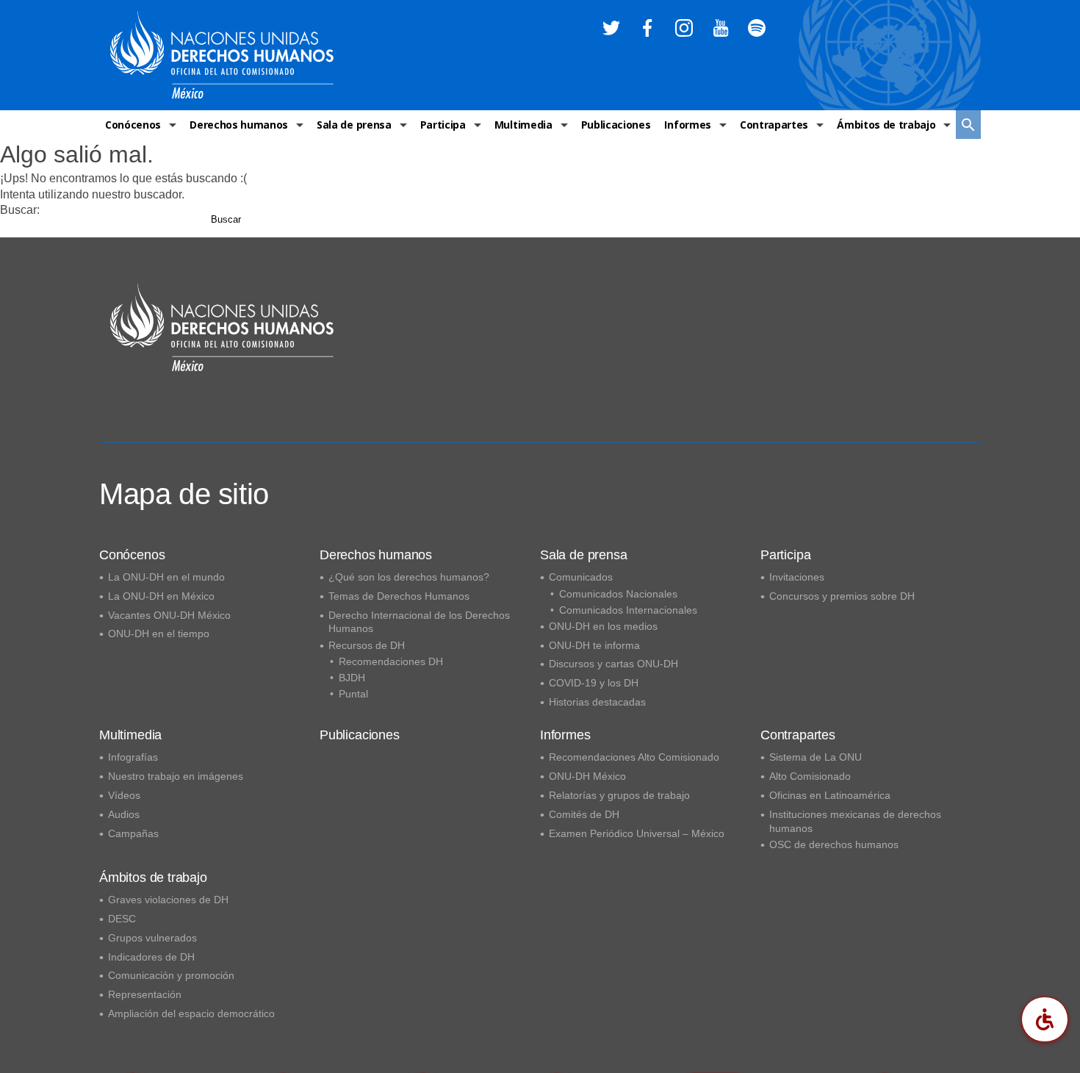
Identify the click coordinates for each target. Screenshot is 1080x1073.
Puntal (353, 694)
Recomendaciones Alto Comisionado (634, 757)
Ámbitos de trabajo (886, 125)
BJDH (352, 677)
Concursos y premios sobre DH (842, 596)
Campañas (133, 833)
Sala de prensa (354, 125)
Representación (144, 994)
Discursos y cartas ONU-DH (613, 664)
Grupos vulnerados (152, 938)
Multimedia (523, 125)
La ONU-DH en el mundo (166, 577)
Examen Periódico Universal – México (636, 833)
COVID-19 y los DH (593, 683)
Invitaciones (796, 577)
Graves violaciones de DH (168, 899)
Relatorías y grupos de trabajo (619, 795)
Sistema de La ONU (815, 757)
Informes (687, 125)
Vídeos (124, 795)
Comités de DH (584, 814)
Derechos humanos (239, 125)
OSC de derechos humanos (834, 844)
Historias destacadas (597, 702)
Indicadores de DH (151, 957)
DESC (122, 919)
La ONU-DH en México (161, 596)
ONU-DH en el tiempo (158, 633)
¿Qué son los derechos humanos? (408, 577)
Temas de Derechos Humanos (398, 596)
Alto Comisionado (810, 776)
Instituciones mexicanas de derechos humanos (855, 821)
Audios (124, 814)
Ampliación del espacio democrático (191, 1013)
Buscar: (20, 210)
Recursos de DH (366, 645)
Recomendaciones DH (391, 661)
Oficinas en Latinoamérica (829, 795)
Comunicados (581, 577)
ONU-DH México (587, 776)
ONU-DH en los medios (603, 626)
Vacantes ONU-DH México (169, 615)
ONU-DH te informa (594, 645)
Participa (443, 125)
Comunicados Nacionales (618, 594)
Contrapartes (774, 125)
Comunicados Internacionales (628, 610)
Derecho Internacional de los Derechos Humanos (419, 622)
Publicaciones (616, 125)
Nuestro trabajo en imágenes (175, 776)
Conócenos (133, 125)
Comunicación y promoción (171, 975)
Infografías (133, 757)
